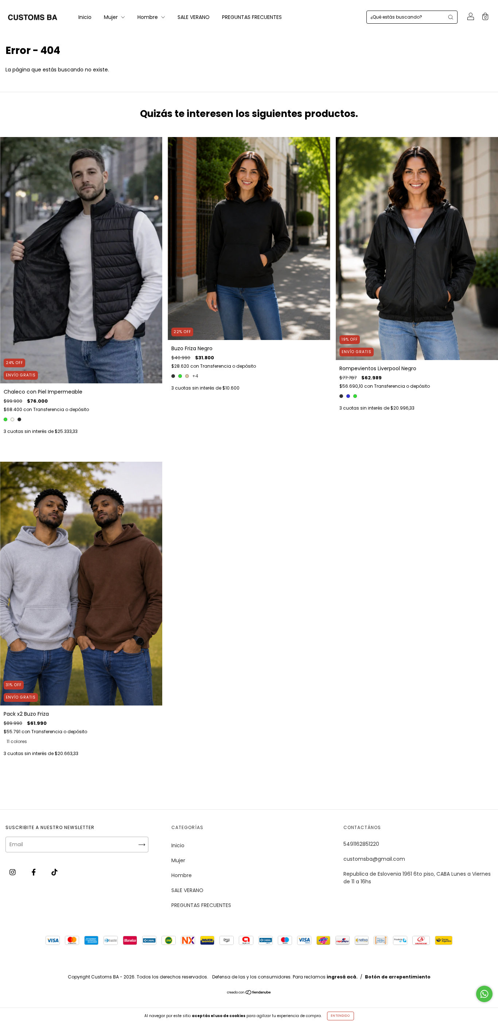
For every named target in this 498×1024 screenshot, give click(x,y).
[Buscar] (450, 17)
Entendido (340, 1016)
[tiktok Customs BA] (54, 872)
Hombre (148, 17)
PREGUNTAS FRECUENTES (252, 17)
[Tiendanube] (249, 992)
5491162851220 (361, 844)
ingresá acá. (342, 977)
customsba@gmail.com (374, 859)
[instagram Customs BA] (13, 872)
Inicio (85, 17)
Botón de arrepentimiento (398, 977)
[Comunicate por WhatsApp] (484, 994)
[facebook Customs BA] (34, 872)
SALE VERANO (194, 17)
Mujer (111, 17)
